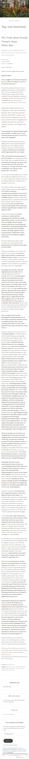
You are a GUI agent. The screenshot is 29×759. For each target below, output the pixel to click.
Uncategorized (10, 664)
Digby (3, 640)
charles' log (6, 2)
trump (12, 670)
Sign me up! (8, 740)
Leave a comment (7, 63)
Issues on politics (14, 21)
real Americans (18, 668)
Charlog (14, 710)
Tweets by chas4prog (8, 714)
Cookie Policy (10, 752)
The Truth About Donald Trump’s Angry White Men (14, 41)
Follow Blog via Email (15, 722)
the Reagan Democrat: (16, 377)
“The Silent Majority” (20, 666)
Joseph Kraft (4, 668)
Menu (24, 2)
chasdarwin (5, 61)
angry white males (10, 666)
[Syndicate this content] (9, 696)
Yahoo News (15, 696)
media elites (11, 668)
